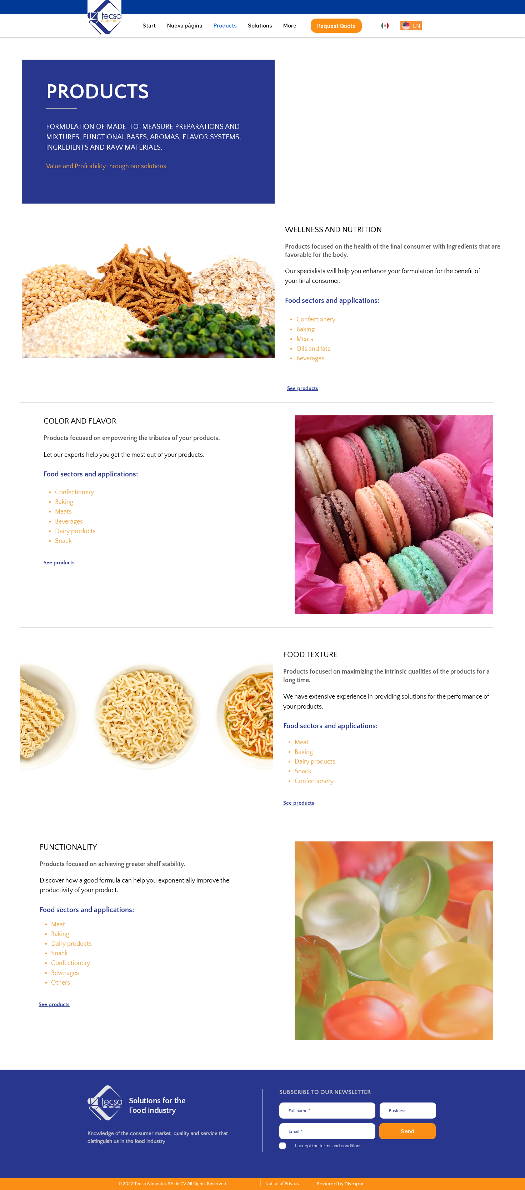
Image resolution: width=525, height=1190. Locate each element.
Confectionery (315, 319)
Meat (302, 742)
